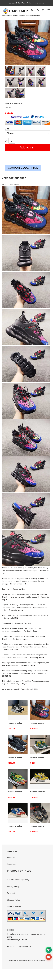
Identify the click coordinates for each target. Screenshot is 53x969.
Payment (11, 893)
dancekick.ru (26, 961)
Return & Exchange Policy (18, 880)
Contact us (11, 864)
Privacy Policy (13, 886)
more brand (12, 15)
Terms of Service (14, 906)
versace (21, 15)
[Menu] (48, 10)
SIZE (7, 129)
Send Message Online (17, 939)
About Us (11, 857)
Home (4, 15)
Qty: (6, 141)
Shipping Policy (13, 900)
